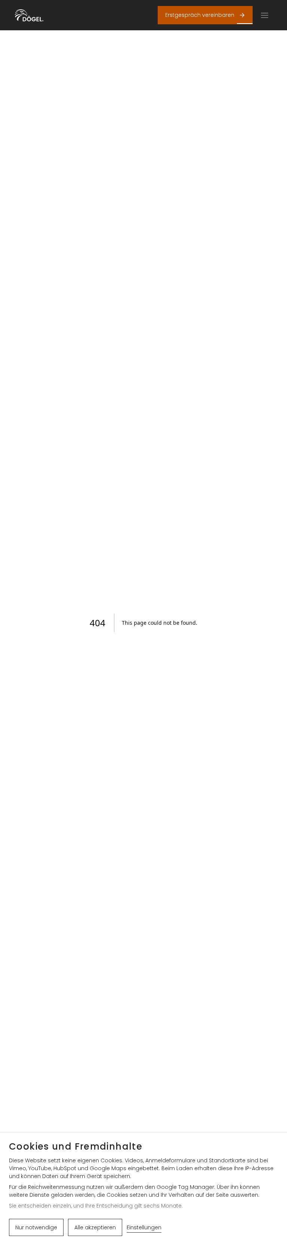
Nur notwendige (36, 1227)
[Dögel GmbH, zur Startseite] (29, 15)
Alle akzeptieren (95, 1227)
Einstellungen (144, 1227)
